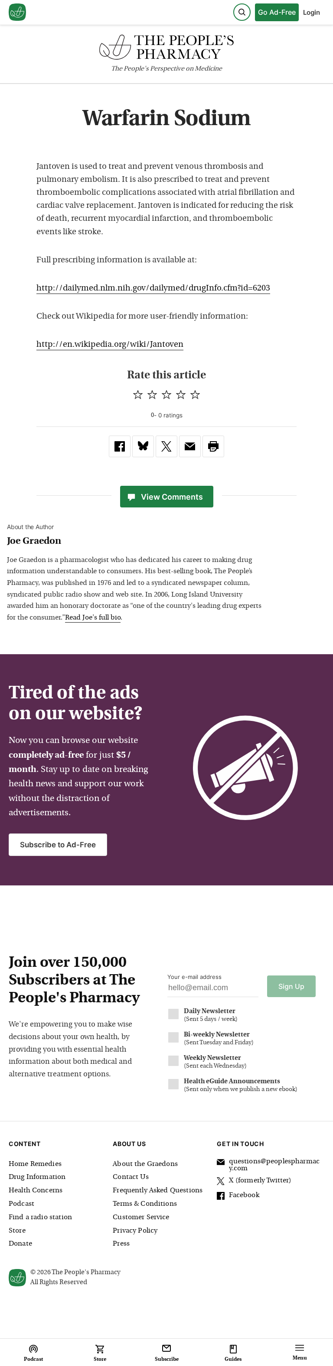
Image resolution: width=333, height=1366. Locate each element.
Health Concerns (35, 1190)
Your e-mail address (194, 976)
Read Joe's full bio (93, 617)
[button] (213, 446)
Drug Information (37, 1177)
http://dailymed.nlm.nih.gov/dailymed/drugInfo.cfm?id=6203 (153, 288)
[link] (120, 446)
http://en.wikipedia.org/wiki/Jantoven (109, 345)
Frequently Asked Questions (157, 1190)
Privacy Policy (135, 1230)
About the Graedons (145, 1164)
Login (311, 12)
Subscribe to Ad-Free (58, 844)
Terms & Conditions (145, 1204)
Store (17, 1230)
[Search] (242, 12)
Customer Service (141, 1217)
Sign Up (291, 986)
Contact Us (131, 1177)
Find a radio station (40, 1217)
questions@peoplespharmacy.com (274, 1165)
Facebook (244, 1195)
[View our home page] (17, 13)
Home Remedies (35, 1164)
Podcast (21, 1204)
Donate (20, 1243)
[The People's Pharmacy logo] (166, 49)
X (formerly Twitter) (260, 1180)
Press (121, 1243)
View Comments (172, 496)
